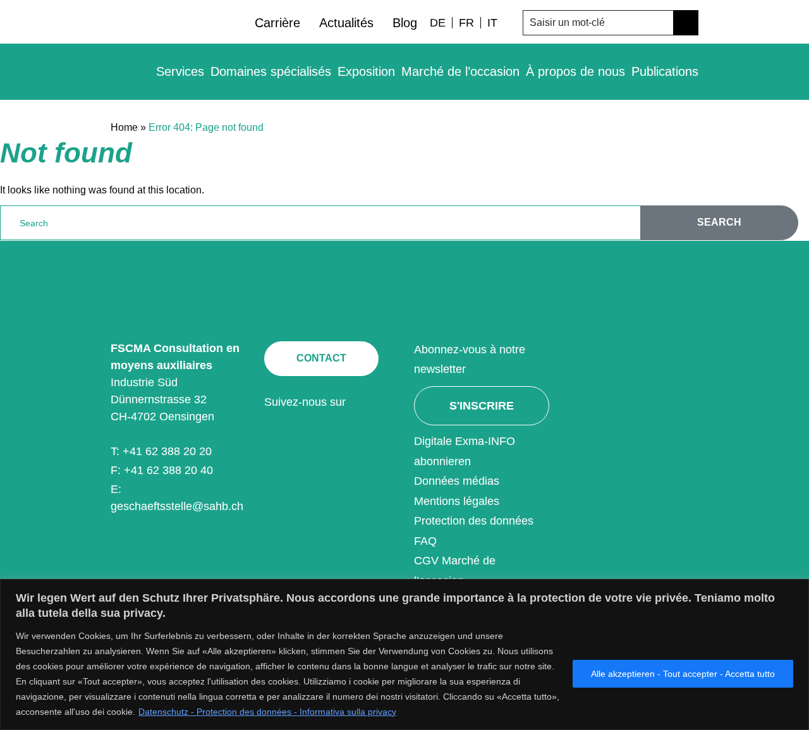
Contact (321, 358)
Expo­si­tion (366, 71)
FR (466, 22)
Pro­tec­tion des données (473, 520)
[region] (404, 654)
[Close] (795, 589)
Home (124, 127)
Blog (404, 23)
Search (719, 222)
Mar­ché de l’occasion (460, 71)
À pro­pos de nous (575, 71)
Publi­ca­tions (664, 71)
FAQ (425, 541)
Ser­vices (180, 71)
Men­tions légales (456, 501)
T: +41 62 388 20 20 (161, 451)
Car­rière (277, 23)
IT (492, 22)
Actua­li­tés (346, 23)
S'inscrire (481, 405)
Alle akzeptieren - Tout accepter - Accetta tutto (683, 674)
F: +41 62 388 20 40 (162, 470)
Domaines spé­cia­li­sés (270, 71)
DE (438, 22)
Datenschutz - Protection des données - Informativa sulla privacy (267, 712)
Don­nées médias (456, 481)
